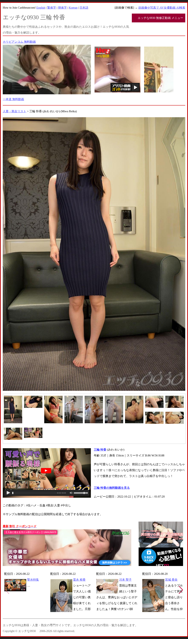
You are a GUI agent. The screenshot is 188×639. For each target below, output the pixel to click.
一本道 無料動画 (13, 99)
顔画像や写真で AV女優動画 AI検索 (161, 7)
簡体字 (62, 7)
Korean (73, 7)
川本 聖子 (125, 579)
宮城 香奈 (171, 579)
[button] (180, 590)
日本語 (83, 7)
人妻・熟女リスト (14, 111)
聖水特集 (33, 579)
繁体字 (51, 7)
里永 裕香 (79, 579)
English (40, 7)
